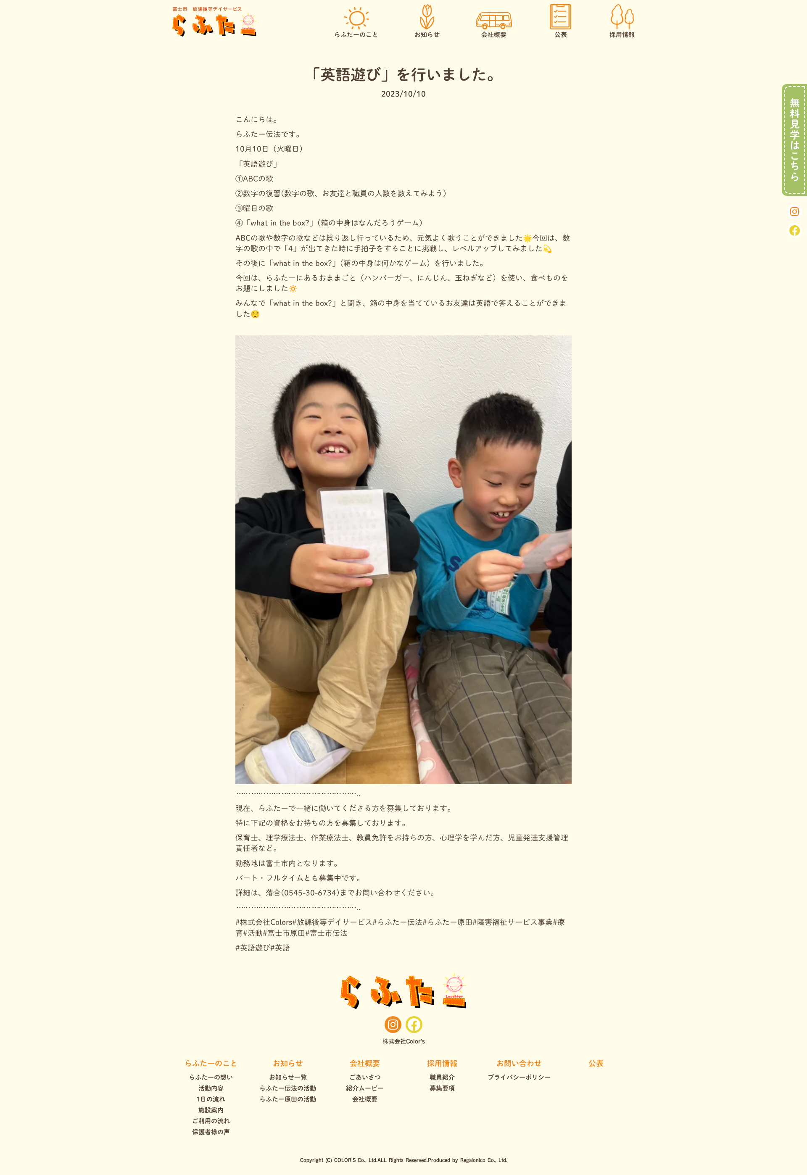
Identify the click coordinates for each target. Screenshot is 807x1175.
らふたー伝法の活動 (287, 1088)
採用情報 (442, 1063)
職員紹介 (442, 1077)
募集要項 (442, 1088)
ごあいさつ (365, 1077)
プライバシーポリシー (519, 1077)
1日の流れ (210, 1099)
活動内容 (211, 1088)
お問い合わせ (519, 1063)
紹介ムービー (365, 1088)
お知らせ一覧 (288, 1077)
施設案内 (211, 1110)
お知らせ (288, 1063)
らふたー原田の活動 (287, 1099)
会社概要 (365, 1063)
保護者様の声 (211, 1132)
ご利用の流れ (211, 1121)
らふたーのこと (211, 1063)
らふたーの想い (211, 1077)
